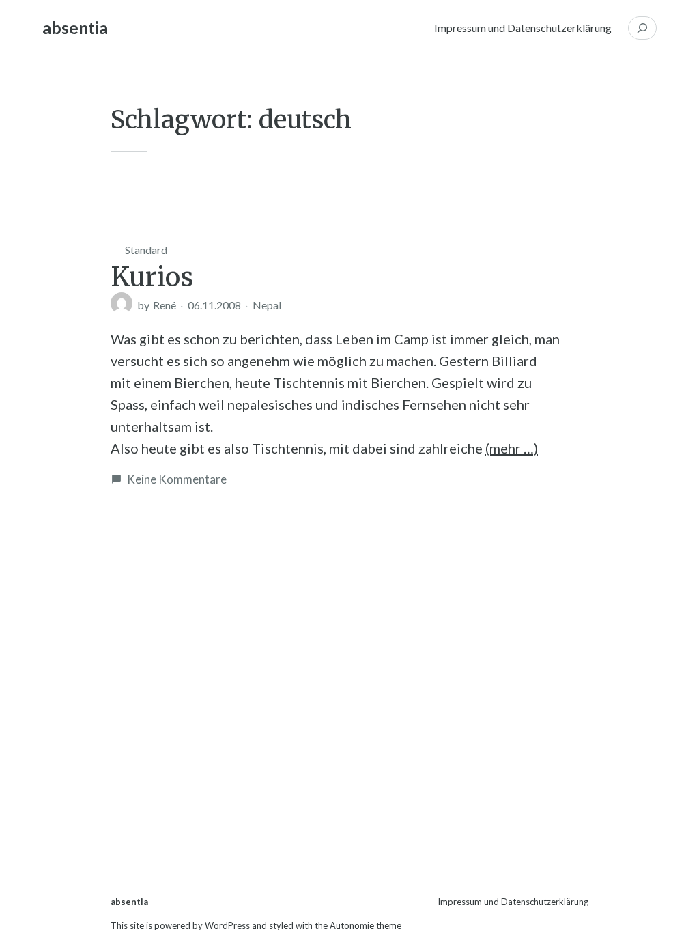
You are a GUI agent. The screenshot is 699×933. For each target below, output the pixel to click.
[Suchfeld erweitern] (642, 28)
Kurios (152, 276)
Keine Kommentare (177, 479)
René (164, 304)
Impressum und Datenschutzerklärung (523, 27)
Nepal (267, 304)
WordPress (227, 925)
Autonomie (352, 925)
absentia (75, 28)
